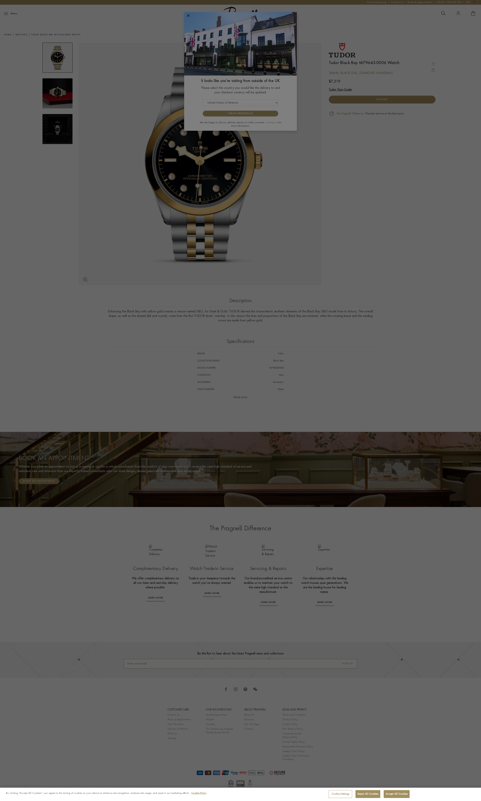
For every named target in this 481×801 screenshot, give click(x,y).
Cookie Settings (340, 794)
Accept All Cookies (397, 794)
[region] (240, 794)
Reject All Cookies (368, 794)
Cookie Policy (198, 793)
